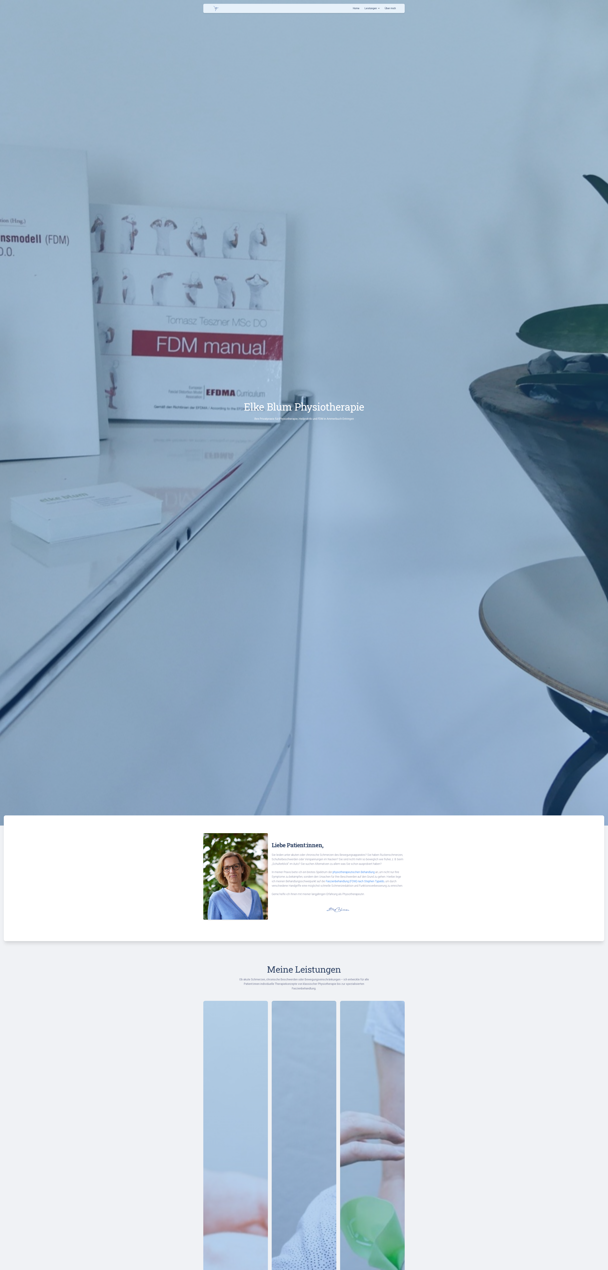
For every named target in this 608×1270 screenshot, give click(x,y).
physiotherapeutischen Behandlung (354, 872)
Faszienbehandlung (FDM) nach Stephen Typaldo (355, 881)
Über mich (390, 8)
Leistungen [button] (370, 8)
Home (356, 8)
